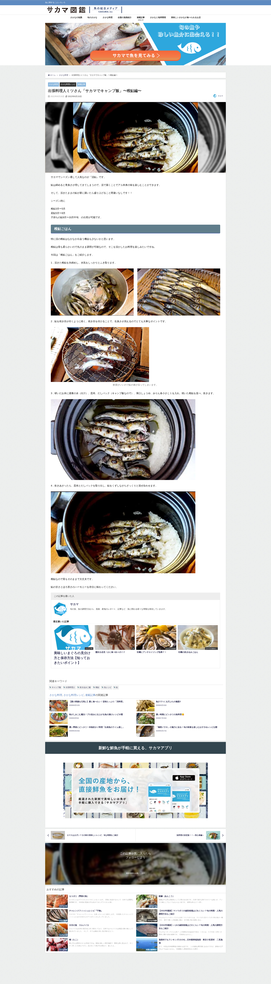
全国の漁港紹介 (125, 17)
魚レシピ (107, 687)
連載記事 (81, 84)
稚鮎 (97, 687)
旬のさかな (92, 17)
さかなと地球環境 (158, 17)
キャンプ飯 (56, 687)
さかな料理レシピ (68, 84)
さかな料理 (107, 17)
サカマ (220, 96)
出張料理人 (70, 687)
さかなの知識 (76, 17)
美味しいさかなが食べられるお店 (186, 17)
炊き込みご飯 (85, 687)
